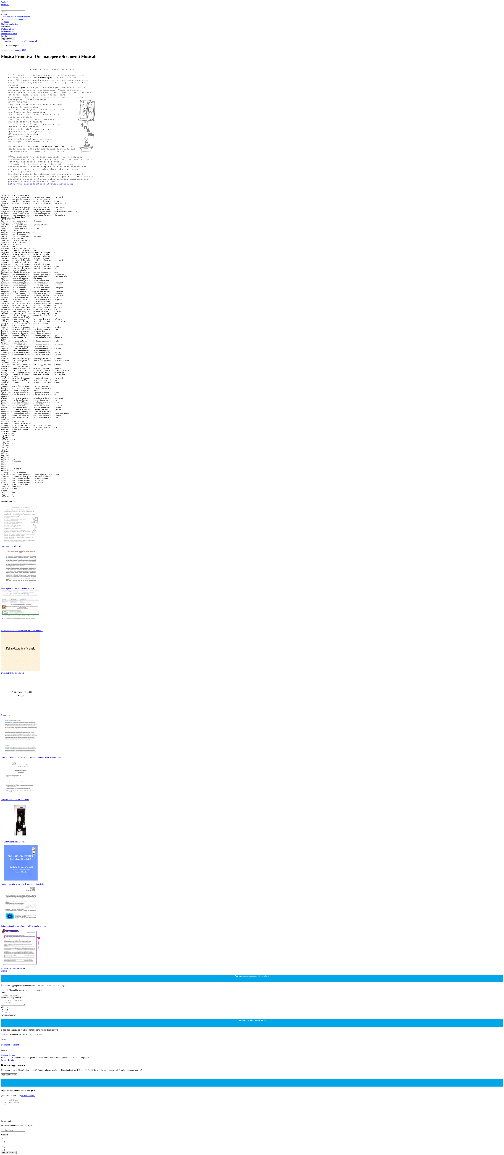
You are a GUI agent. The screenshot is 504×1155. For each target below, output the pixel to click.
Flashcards (5, 24)
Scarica (4, 971)
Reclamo (4, 1055)
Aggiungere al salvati (34, 41)
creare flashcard (23, 17)
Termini (11, 1060)
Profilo (4, 36)
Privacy (4, 1060)
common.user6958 (18, 50)
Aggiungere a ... (8, 39)
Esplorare (5, 4)
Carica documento (9, 17)
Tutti (6, 1010)
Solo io (7, 1012)
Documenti (5, 1045)
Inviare (12, 1153)
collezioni (14, 24)
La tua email (6, 1121)
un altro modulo (28, 1095)
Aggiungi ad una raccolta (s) (13, 41)
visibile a (4, 1007)
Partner (12, 1055)
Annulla (5, 1153)
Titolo (3, 992)
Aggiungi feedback (9, 1075)
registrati (5, 990)
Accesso (4, 14)
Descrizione (11, 997)
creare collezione (8, 1015)
